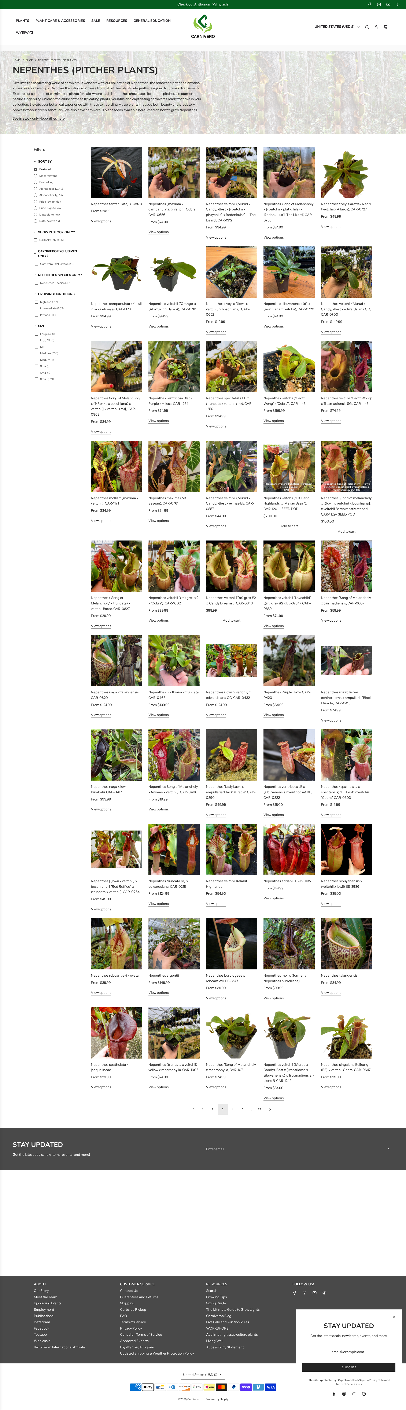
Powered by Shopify (217, 1399)
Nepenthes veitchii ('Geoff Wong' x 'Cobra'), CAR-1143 (284, 401)
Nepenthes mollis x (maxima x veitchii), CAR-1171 (115, 501)
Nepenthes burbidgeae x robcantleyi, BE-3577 (225, 978)
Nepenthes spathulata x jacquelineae (110, 1067)
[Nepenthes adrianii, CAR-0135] (289, 849)
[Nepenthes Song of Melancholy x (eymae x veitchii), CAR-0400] (174, 755)
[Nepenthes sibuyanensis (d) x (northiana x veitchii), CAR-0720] (289, 272)
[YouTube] (388, 4)
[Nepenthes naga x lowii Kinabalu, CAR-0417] (116, 755)
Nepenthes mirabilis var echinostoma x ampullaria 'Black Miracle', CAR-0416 (346, 697)
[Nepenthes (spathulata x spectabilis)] (346, 755)
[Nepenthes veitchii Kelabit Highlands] (231, 849)
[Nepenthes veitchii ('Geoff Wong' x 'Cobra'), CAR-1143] (289, 366)
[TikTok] (397, 4)
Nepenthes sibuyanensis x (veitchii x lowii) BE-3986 (341, 884)
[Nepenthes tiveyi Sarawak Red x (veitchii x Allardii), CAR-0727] (346, 172)
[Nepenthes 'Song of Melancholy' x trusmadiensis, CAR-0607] (346, 566)
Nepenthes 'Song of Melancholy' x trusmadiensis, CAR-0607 (346, 600)
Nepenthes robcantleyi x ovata (115, 975)
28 (259, 1109)
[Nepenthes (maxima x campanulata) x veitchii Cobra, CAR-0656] (174, 172)
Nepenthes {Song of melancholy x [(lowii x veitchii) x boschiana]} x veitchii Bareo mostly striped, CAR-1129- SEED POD (346, 506)
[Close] (394, 1317)
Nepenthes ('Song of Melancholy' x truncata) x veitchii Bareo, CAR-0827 (110, 603)
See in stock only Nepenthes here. (39, 118)
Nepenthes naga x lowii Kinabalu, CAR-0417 (109, 789)
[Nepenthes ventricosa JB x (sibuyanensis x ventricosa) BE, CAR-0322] (289, 755)
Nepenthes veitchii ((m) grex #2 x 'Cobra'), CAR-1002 (173, 600)
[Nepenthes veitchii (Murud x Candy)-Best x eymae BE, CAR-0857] (231, 466)
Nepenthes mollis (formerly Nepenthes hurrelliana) (284, 978)
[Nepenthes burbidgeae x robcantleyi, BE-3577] (231, 943)
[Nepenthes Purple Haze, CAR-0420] (289, 660)
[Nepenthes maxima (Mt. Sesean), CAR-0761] (174, 466)
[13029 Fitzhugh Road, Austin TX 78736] (203, 1223)
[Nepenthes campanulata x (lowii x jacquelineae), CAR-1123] (116, 272)
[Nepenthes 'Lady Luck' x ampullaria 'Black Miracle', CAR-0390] (231, 755)
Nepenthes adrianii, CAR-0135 (287, 881)
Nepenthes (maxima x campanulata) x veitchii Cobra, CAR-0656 (172, 209)
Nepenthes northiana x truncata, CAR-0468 (173, 695)
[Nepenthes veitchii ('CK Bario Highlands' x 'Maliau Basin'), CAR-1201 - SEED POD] (289, 466)
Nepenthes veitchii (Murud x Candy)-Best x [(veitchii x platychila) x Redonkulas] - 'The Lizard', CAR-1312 (231, 212)
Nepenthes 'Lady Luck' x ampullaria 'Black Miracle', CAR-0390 (231, 791)
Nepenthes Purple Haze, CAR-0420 (287, 695)
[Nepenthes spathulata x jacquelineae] (116, 1033)
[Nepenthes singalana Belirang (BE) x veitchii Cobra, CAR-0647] (346, 1033)
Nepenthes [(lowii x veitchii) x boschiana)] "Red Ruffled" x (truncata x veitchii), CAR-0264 (115, 886)
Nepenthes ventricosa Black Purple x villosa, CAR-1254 (170, 401)
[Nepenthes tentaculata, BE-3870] (116, 172)
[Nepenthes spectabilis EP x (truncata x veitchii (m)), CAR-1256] (231, 366)
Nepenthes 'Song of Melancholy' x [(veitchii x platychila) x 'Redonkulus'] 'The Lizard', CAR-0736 (288, 212)
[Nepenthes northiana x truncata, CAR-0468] (174, 660)
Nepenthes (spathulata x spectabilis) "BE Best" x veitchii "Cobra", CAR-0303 (345, 791)
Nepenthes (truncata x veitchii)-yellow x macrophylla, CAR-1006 (173, 1067)
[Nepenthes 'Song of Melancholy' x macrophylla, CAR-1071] (231, 1033)
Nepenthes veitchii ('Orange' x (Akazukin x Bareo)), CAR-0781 (172, 306)
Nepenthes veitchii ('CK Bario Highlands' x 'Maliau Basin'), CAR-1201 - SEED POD (286, 503)
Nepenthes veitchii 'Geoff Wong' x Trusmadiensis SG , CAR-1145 (346, 401)
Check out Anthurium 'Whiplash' (203, 4)
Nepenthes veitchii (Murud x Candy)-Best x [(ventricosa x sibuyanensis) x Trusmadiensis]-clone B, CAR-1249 (288, 1072)
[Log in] (376, 27)
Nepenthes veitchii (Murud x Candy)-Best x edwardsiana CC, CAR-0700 (346, 309)
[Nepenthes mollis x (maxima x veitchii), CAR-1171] (116, 466)
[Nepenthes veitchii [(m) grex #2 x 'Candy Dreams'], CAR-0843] (231, 566)
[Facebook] (369, 4)
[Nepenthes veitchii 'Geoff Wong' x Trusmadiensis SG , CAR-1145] (346, 366)
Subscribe (349, 1367)
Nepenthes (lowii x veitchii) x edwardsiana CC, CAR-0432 (228, 695)
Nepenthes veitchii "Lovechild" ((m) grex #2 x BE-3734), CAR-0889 (287, 603)
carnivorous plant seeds (104, 110)
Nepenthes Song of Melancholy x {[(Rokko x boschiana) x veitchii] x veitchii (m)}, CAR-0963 (115, 406)
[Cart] (385, 27)
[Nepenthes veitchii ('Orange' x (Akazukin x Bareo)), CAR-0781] (174, 272)
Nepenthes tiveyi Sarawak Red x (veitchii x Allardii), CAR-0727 (346, 207)
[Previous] (193, 1109)
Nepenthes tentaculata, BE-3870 (116, 204)
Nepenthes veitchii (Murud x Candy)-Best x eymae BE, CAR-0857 (230, 503)
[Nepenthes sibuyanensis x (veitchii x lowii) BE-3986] (346, 849)
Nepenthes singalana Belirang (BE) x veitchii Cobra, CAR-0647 (346, 1067)
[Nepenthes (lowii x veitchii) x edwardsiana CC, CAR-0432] (231, 660)
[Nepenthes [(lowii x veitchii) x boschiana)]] (116, 849)
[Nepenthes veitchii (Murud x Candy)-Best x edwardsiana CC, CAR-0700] (346, 272)
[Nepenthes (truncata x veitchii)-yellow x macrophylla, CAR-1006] (174, 1033)
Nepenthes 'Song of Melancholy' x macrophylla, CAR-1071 (231, 1067)
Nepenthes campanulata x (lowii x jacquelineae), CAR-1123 (116, 306)
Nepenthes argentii (163, 975)
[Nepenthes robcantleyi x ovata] (116, 943)
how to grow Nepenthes (178, 110)
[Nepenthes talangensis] (346, 943)
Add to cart (289, 526)
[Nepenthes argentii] (174, 943)
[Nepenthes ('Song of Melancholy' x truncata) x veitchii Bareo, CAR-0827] (116, 566)
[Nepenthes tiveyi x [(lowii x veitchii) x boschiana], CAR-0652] (231, 272)
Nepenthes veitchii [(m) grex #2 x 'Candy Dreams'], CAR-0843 (231, 600)
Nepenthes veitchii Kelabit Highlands (226, 884)
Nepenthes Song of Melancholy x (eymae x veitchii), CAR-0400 (173, 789)
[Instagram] (379, 4)
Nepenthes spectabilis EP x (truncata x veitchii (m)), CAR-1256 (229, 403)
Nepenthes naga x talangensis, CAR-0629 (115, 695)
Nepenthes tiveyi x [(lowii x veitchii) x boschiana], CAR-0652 (228, 309)
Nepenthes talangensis (339, 975)
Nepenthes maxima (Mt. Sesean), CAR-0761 (167, 501)
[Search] (367, 27)
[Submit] (388, 1149)
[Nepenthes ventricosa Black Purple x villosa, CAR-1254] (174, 366)
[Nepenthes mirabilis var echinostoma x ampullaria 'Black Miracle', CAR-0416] (346, 660)
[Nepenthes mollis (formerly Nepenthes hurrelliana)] (289, 943)
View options (101, 221)
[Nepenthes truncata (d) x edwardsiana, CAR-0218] (174, 849)
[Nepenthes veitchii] (289, 566)
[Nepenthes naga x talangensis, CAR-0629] (116, 660)
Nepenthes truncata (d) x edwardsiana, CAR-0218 (168, 884)
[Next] (270, 1109)
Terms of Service (345, 1384)
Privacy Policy (377, 1380)
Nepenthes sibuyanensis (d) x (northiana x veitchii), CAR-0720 (288, 306)
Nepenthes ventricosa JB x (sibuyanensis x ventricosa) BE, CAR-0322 (287, 791)
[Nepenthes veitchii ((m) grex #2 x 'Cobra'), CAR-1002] (174, 566)
